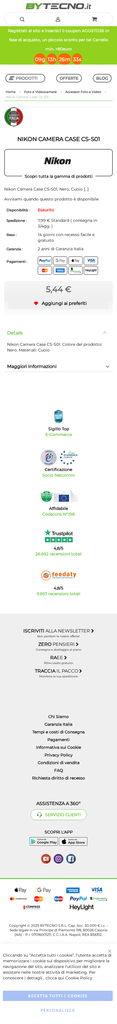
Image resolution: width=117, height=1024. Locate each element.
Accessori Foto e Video (83, 92)
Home (11, 92)
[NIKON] (58, 162)
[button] (58, 303)
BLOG (102, 78)
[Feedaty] (58, 575)
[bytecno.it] (58, 6)
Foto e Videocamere (41, 92)
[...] (86, 189)
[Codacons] (58, 496)
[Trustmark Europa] (68, 458)
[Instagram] (58, 858)
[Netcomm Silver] (48, 458)
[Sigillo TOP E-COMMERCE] (58, 416)
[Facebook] (71, 858)
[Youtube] (46, 858)
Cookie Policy (78, 977)
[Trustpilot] (58, 535)
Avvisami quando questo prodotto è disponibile (51, 199)
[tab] (58, 333)
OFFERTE (69, 78)
